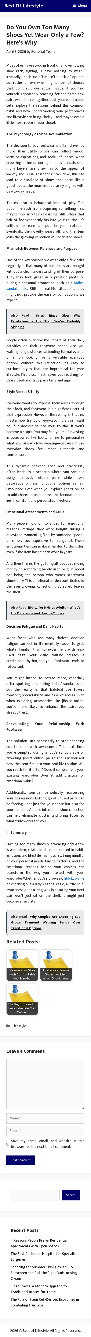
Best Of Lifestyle (23, 5)
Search (71, 1195)
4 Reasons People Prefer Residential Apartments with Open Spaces (39, 1243)
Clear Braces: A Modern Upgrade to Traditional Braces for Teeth (39, 1289)
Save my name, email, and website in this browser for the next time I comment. (47, 1144)
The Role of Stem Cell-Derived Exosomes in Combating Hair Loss (45, 1302)
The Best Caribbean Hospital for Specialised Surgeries (45, 1257)
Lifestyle (19, 1026)
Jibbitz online (74, 878)
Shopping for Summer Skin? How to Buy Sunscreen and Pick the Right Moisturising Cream (44, 1273)
